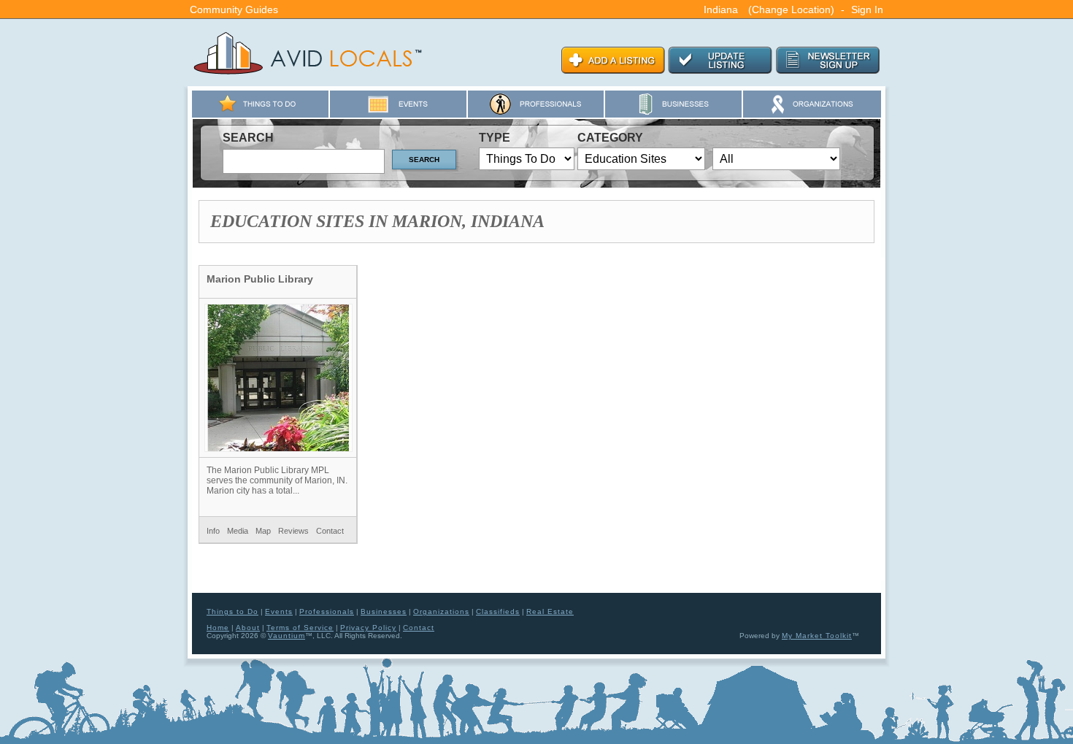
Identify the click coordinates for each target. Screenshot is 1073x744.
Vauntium (286, 636)
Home (218, 628)
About (248, 628)
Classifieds (498, 611)
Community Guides (234, 9)
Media (237, 530)
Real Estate (550, 611)
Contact (330, 530)
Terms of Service (300, 628)
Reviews (293, 530)
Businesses (384, 611)
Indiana (721, 9)
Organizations (441, 611)
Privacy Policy (368, 628)
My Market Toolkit (817, 636)
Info (213, 530)
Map (263, 530)
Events (279, 611)
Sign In (867, 9)
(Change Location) (791, 9)
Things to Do (232, 611)
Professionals (326, 611)
